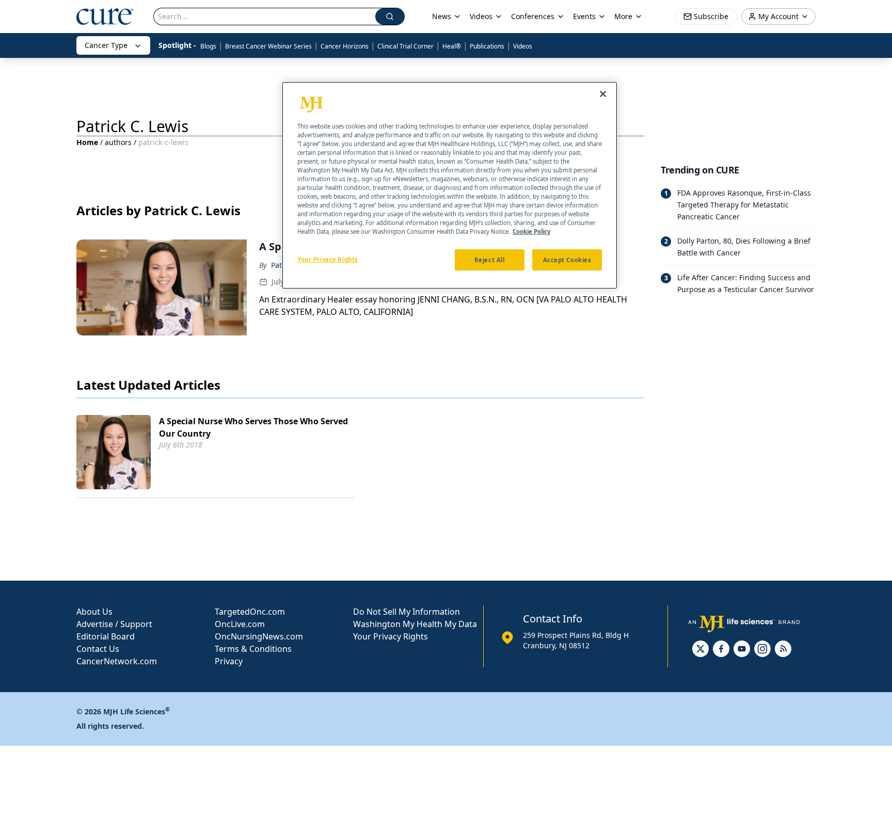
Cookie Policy (531, 232)
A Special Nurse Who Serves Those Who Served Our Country (253, 427)
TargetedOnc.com (250, 611)
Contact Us (97, 648)
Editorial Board (105, 636)
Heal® (451, 46)
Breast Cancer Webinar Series (268, 46)
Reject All (489, 260)
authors (118, 142)
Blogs (208, 46)
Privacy (229, 661)
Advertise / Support (114, 624)
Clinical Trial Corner (405, 46)
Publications (487, 46)
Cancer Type (106, 45)
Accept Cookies (567, 260)
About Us (94, 611)
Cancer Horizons (345, 46)
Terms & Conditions (253, 648)
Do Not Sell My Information (406, 611)
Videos (522, 46)
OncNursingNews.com (259, 636)
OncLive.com (240, 624)
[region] (449, 185)
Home (87, 142)
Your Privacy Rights (390, 636)
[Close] (603, 94)
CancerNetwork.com (116, 661)
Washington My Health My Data (415, 624)
